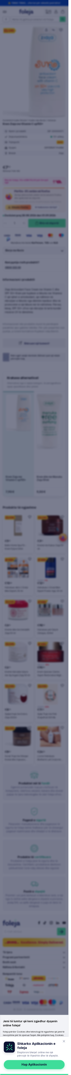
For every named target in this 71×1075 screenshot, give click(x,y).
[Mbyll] (64, 1041)
